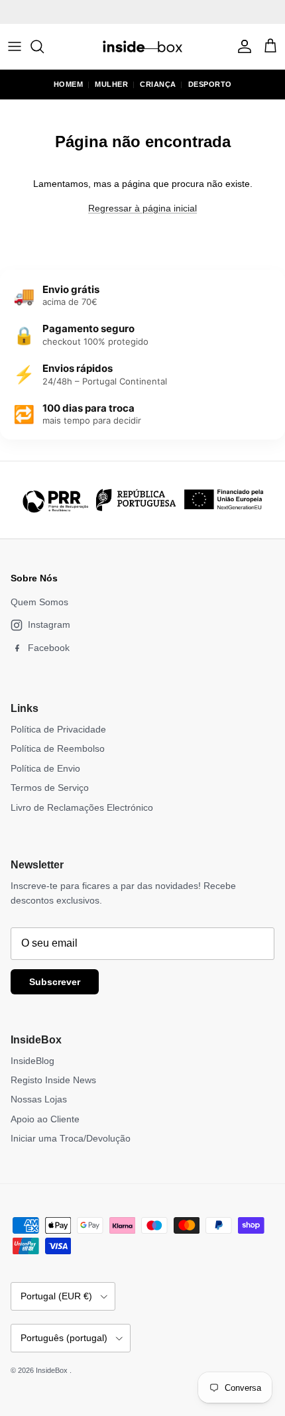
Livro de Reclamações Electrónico (82, 807)
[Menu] (14, 46)
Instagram (49, 624)
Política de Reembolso (58, 748)
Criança (158, 84)
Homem (69, 84)
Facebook (49, 647)
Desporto (210, 84)
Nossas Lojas (39, 1099)
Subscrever (54, 981)
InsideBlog (32, 1060)
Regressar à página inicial (142, 208)
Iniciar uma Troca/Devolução (71, 1138)
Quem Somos (39, 602)
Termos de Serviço (50, 787)
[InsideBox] (142, 46)
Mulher (111, 84)
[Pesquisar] (43, 46)
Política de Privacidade (58, 729)
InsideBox (53, 1370)
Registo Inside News (53, 1080)
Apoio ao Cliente (45, 1119)
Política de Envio (45, 768)
